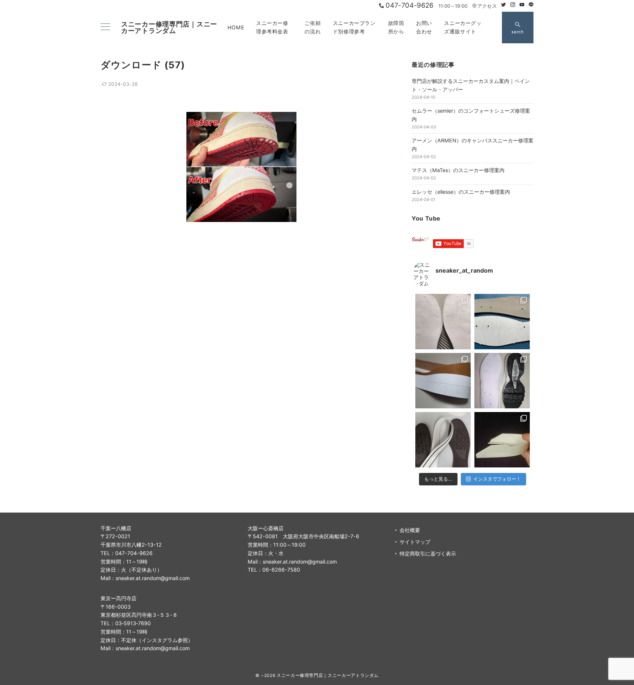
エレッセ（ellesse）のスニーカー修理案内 (461, 192)
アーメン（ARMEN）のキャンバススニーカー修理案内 (472, 144)
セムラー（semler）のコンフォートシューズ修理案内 (471, 115)
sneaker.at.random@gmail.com (153, 578)
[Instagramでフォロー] (512, 5)
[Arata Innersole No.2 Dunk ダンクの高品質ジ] (443, 321)
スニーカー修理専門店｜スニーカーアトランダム (169, 27)
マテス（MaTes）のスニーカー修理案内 (458, 170)
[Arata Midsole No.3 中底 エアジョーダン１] (502, 321)
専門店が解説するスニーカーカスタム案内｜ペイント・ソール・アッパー (471, 85)
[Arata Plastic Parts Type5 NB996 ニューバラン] (502, 439)
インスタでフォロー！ (497, 479)
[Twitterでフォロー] (503, 5)
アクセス (487, 6)
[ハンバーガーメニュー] (105, 27)
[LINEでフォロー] (531, 5)
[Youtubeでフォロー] (522, 5)
